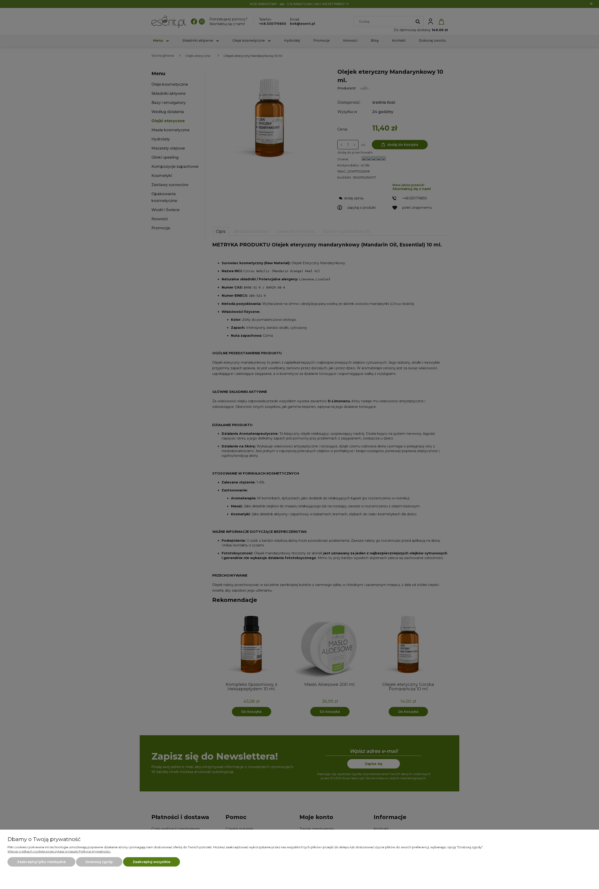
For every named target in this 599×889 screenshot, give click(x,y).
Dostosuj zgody (99, 862)
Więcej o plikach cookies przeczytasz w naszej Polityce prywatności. (59, 851)
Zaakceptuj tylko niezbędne (41, 862)
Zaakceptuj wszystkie (151, 862)
